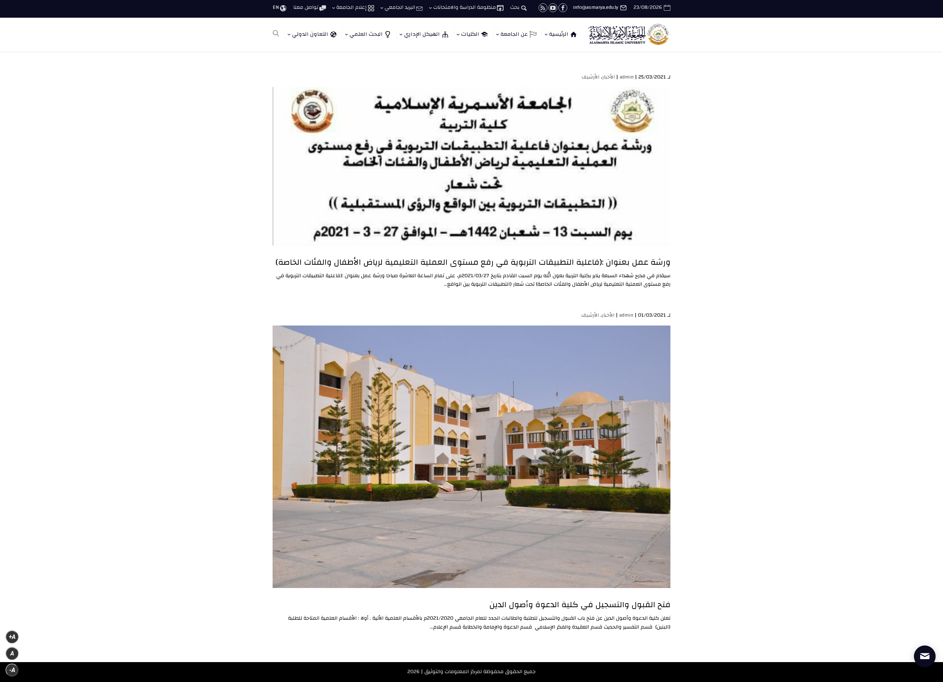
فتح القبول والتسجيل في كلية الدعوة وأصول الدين (579, 604)
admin (627, 77)
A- (12, 670)
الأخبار (608, 77)
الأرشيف (590, 77)
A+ (12, 636)
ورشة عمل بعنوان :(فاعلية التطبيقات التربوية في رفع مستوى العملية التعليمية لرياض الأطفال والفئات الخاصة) (473, 262)
